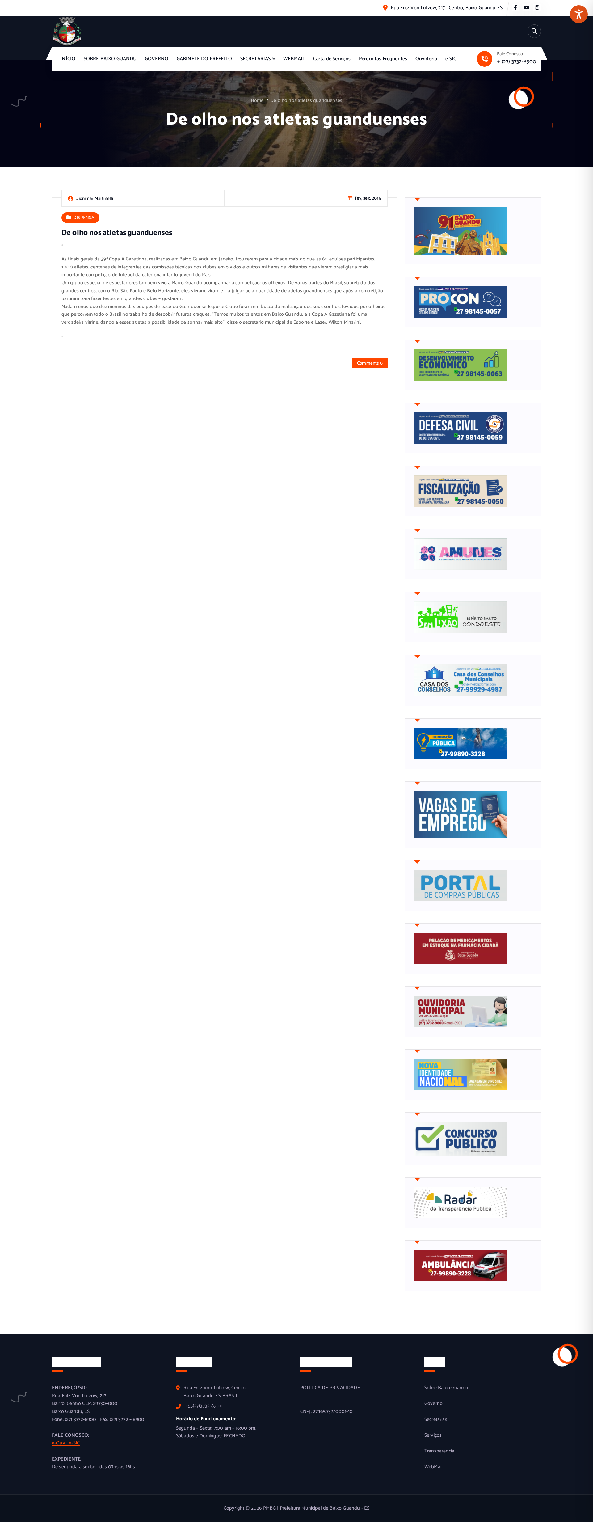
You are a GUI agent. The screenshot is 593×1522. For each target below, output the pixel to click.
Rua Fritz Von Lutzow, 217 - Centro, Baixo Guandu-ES (447, 8)
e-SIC (450, 59)
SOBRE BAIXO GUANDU (110, 59)
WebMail (433, 1467)
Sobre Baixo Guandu (446, 1388)
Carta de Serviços (332, 59)
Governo (433, 1404)
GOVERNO (156, 59)
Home (257, 100)
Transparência (439, 1451)
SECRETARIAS (255, 59)
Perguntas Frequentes (383, 59)
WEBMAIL (294, 59)
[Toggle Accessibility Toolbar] (578, 14)
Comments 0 (370, 363)
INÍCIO (67, 59)
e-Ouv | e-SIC (66, 1443)
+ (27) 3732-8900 (516, 61)
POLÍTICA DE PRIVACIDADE (330, 1388)
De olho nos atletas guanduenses (306, 100)
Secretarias (435, 1420)
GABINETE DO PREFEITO (204, 59)
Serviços (433, 1435)
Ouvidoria (426, 59)
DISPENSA (83, 218)
